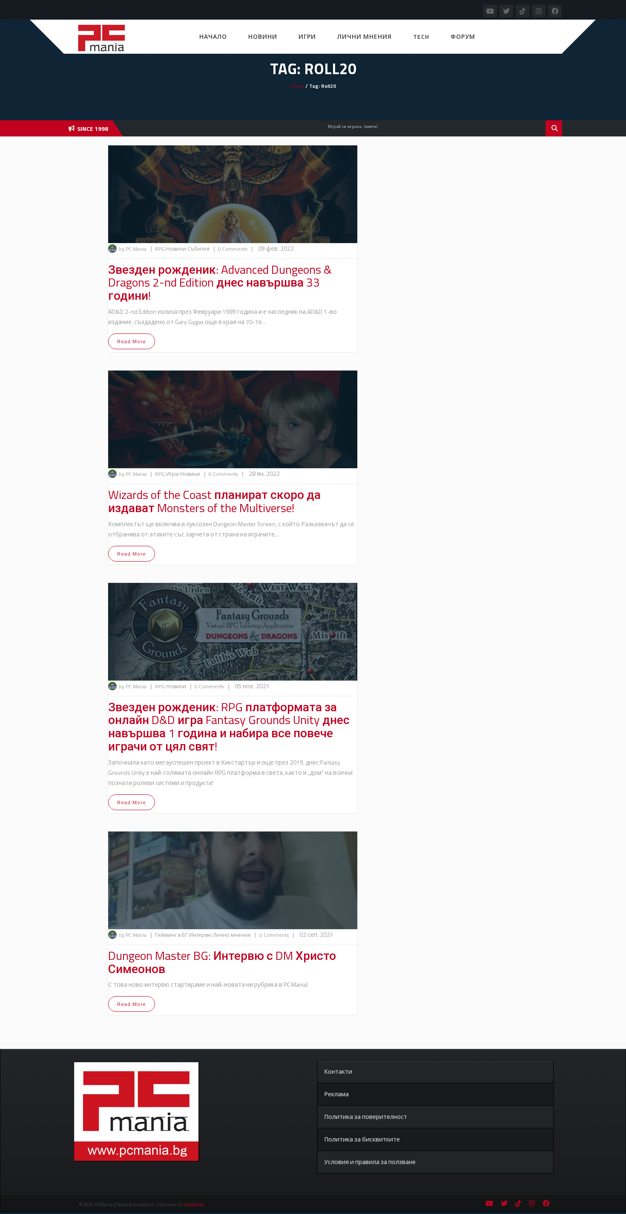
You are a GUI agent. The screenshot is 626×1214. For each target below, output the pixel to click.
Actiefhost (194, 1204)
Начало (213, 36)
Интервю (201, 935)
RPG (160, 249)
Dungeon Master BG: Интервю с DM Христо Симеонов (222, 962)
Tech (421, 36)
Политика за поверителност (365, 1116)
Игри (307, 36)
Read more (131, 341)
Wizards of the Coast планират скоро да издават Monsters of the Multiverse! (214, 501)
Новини (262, 36)
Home (297, 86)
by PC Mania (132, 249)
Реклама (336, 1093)
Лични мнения (364, 36)
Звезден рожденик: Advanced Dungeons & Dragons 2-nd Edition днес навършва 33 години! (220, 282)
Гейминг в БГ (172, 935)
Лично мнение (232, 935)
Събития (199, 249)
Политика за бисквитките (362, 1139)
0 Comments (232, 249)
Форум (463, 36)
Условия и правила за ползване (370, 1161)
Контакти (338, 1071)
